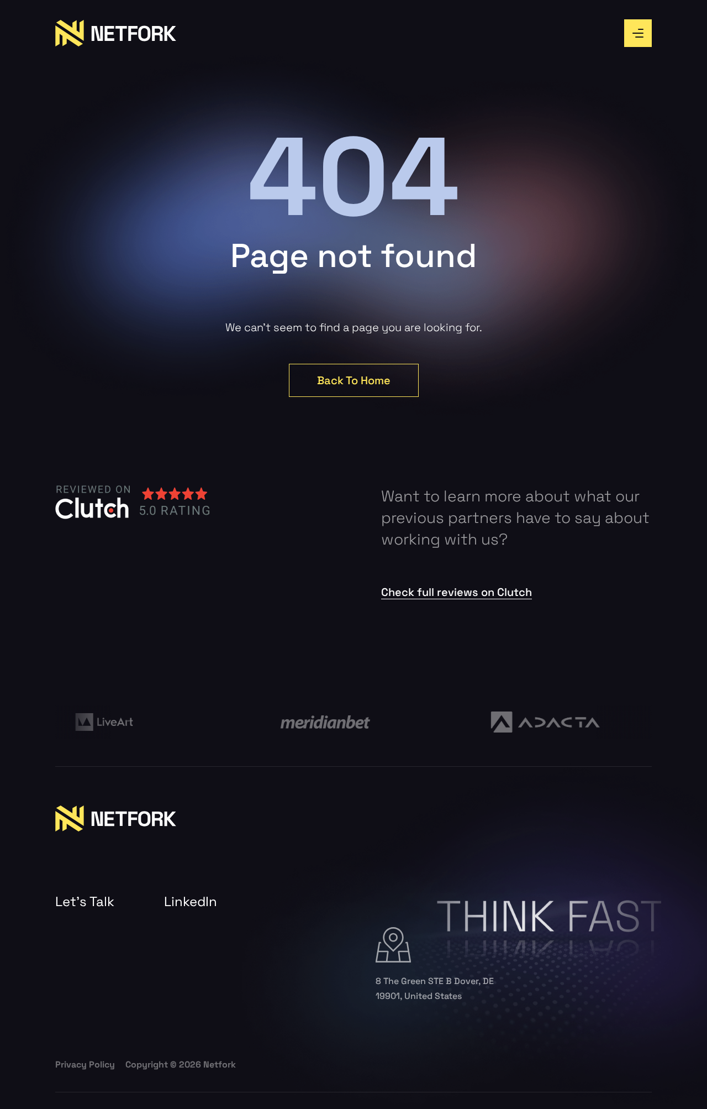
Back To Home (354, 380)
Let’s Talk (84, 901)
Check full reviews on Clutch (456, 592)
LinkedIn (190, 901)
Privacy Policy (85, 1064)
